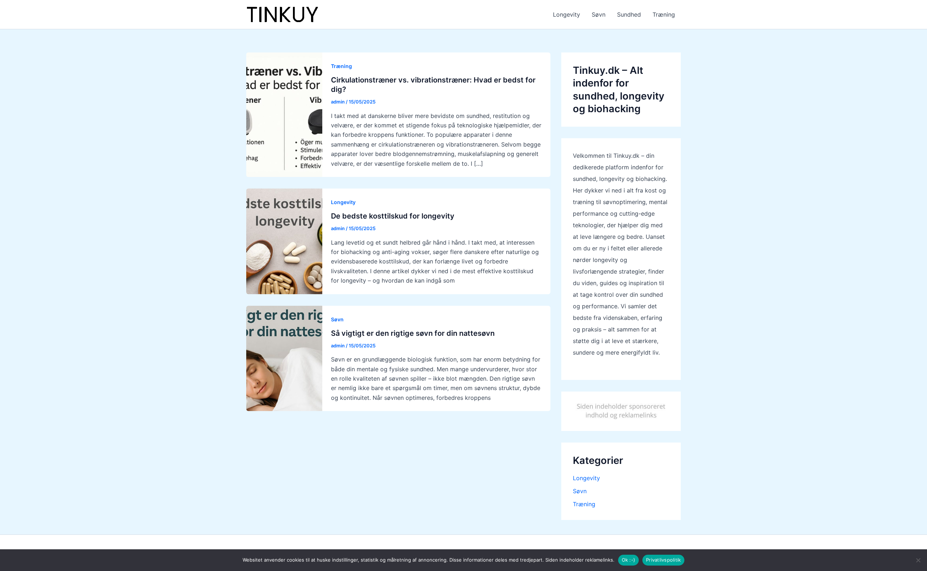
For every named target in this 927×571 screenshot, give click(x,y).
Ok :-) (629, 560)
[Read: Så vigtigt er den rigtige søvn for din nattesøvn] (284, 357)
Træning (664, 14)
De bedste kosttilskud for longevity (392, 216)
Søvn (598, 14)
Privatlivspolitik (663, 560)
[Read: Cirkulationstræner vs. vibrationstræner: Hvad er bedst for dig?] (284, 114)
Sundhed (629, 14)
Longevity (566, 14)
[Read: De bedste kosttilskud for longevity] (284, 240)
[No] (918, 560)
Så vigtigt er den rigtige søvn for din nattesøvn (413, 333)
